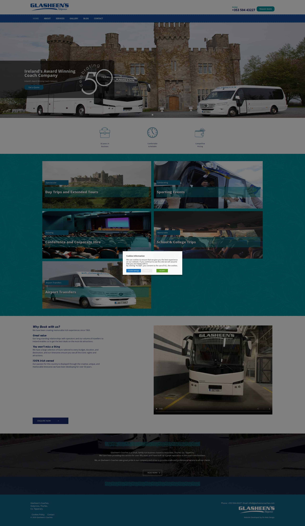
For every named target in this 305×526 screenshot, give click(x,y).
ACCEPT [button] (162, 271)
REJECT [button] (147, 271)
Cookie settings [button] (133, 271)
